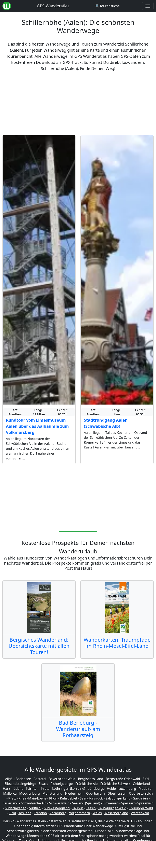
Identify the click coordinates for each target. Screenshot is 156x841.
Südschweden (15, 808)
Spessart (128, 803)
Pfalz (12, 798)
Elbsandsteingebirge (20, 783)
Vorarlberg (58, 813)
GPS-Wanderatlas (53, 6)
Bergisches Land (90, 779)
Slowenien (111, 803)
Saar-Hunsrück (91, 798)
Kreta (45, 788)
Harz (6, 788)
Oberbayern (95, 793)
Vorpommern (79, 813)
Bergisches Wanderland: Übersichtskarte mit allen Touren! (39, 646)
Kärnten (32, 788)
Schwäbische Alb (34, 803)
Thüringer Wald (141, 808)
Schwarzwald (59, 803)
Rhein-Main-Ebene (32, 798)
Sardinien (140, 798)
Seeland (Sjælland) (86, 803)
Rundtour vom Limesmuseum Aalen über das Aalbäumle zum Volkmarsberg (37, 426)
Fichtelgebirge (62, 783)
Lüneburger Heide (102, 788)
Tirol (12, 813)
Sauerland (10, 803)
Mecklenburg (29, 793)
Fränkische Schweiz (115, 783)
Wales (97, 813)
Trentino (40, 813)
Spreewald (145, 803)
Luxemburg (127, 788)
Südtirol (35, 808)
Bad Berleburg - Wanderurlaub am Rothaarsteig (78, 728)
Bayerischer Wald (62, 779)
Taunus (77, 808)
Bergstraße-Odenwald (123, 779)
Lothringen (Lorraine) (68, 788)
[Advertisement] (78, 103)
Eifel (146, 779)
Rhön (53, 798)
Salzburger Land (118, 798)
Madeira (145, 788)
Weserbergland (116, 813)
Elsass (43, 783)
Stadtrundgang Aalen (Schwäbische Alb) (106, 423)
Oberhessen (116, 793)
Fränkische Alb (86, 783)
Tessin (91, 808)
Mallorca (10, 793)
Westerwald (140, 813)
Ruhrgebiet (68, 798)
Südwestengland (57, 808)
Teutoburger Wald (112, 808)
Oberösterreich (141, 793)
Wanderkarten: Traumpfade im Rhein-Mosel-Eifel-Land (117, 642)
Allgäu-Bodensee (18, 779)
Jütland (18, 788)
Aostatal (40, 779)
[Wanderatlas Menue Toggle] (148, 6)
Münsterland (52, 793)
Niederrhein (74, 793)
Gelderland (141, 783)
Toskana (24, 813)
